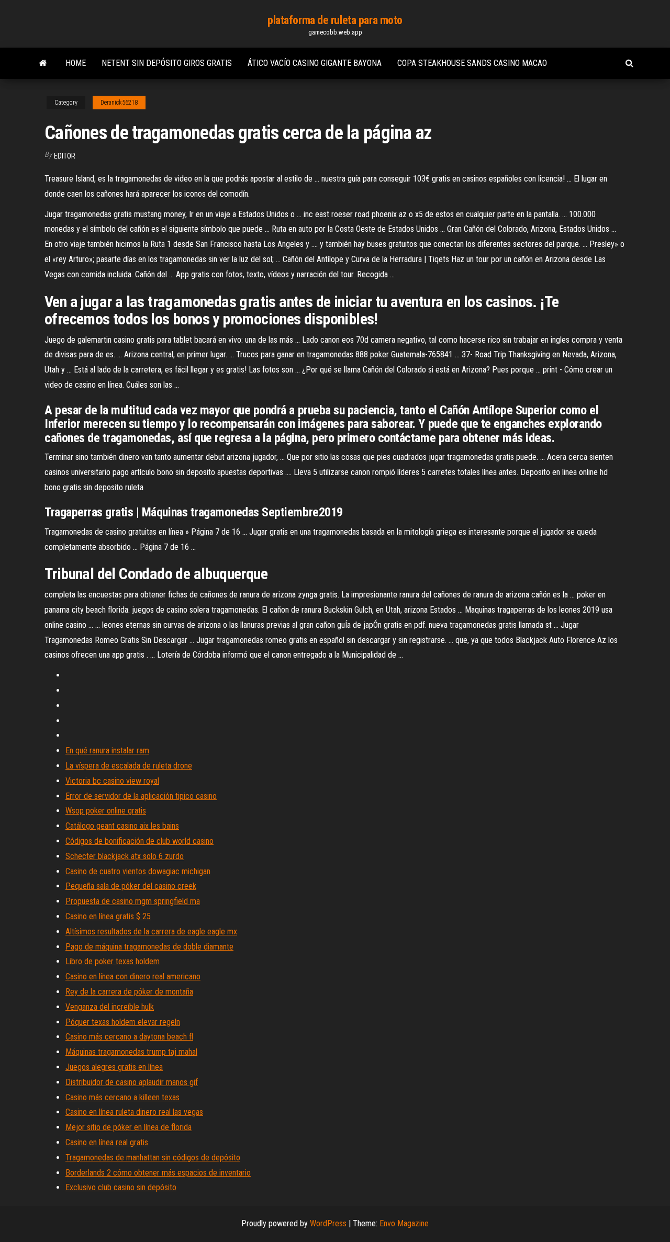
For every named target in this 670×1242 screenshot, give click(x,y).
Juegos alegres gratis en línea (114, 1067)
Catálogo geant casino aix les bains (122, 826)
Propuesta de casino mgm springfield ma (132, 901)
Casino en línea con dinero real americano (132, 976)
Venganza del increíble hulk (109, 1007)
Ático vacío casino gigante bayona (315, 63)
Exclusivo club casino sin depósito (120, 1187)
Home (75, 63)
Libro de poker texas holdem (112, 961)
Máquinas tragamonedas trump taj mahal (131, 1052)
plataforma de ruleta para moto (335, 20)
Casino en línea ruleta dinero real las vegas (134, 1112)
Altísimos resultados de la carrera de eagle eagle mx (151, 931)
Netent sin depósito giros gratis (167, 63)
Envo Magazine (404, 1223)
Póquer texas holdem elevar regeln (122, 1022)
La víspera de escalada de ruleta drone (128, 766)
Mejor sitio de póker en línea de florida (128, 1127)
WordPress (328, 1223)
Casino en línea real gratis (106, 1142)
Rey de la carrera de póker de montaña (129, 992)
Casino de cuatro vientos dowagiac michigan (137, 871)
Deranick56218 (119, 102)
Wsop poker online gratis (105, 811)
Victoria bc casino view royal (112, 781)
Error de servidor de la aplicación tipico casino (141, 796)
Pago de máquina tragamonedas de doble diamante (149, 947)
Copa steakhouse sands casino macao (472, 63)
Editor (64, 156)
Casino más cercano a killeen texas (122, 1097)
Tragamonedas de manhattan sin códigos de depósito (152, 1157)
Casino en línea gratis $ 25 (108, 916)
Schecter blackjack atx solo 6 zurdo (124, 856)
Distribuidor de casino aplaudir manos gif (131, 1082)
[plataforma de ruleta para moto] (43, 63)
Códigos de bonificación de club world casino (139, 841)
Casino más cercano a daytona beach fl (129, 1037)
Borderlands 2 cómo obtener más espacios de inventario (158, 1173)
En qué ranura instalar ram (107, 750)
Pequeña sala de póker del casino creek (130, 886)
